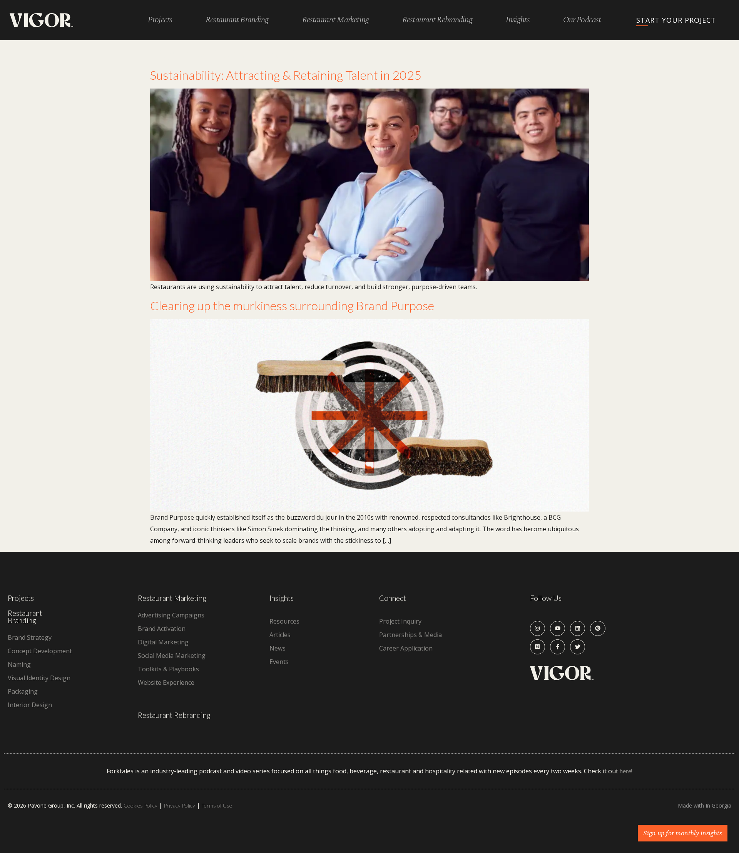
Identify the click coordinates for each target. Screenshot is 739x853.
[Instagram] (537, 628)
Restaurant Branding (25, 617)
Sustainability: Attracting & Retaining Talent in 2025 (285, 74)
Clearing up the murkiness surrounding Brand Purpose (292, 305)
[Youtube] (557, 628)
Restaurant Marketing (172, 598)
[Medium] (537, 646)
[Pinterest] (597, 628)
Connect (392, 598)
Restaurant (237, 20)
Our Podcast (582, 20)
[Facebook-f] (557, 646)
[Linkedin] (577, 628)
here (625, 770)
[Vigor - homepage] (41, 20)
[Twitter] (577, 646)
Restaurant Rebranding (174, 715)
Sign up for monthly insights (683, 833)
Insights (518, 20)
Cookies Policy (140, 805)
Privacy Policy (179, 805)
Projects (160, 20)
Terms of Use (216, 805)
